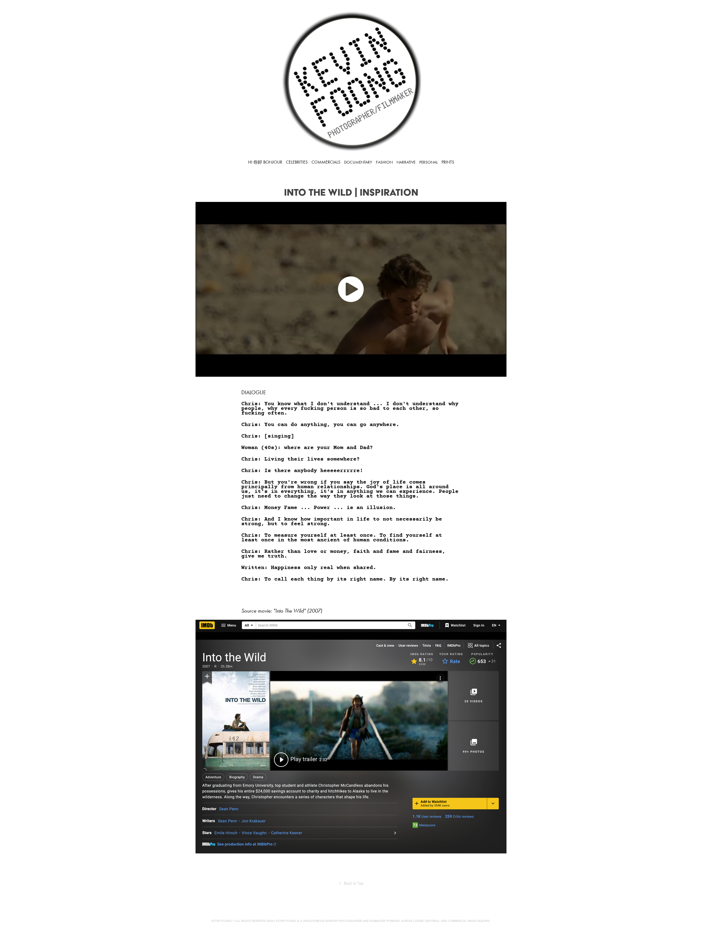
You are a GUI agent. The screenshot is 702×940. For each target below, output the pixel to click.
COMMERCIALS (326, 162)
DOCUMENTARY (358, 162)
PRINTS (447, 162)
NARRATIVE (406, 162)
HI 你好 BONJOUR (265, 162)
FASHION (384, 162)
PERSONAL (428, 162)
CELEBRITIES (297, 162)
